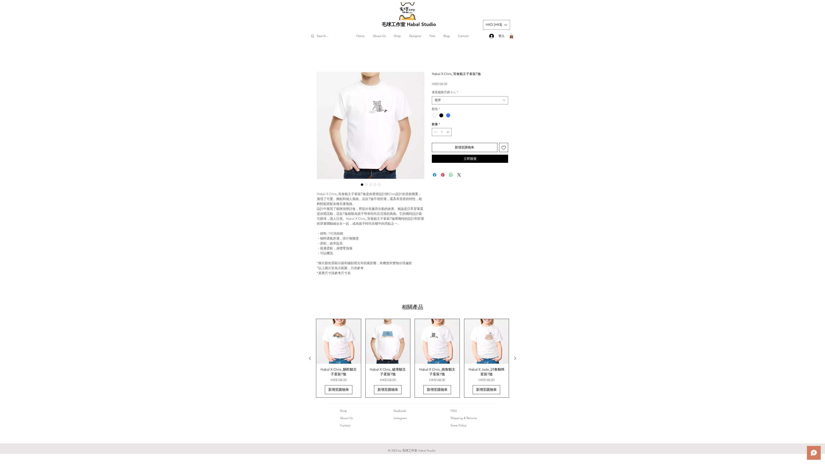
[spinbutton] (442, 133)
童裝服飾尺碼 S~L (445, 93)
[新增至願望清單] (503, 148)
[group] (412, 359)
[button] (496, 25)
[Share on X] (459, 175)
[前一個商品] (309, 359)
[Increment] (448, 133)
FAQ (454, 412)
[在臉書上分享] (434, 175)
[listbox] (496, 25)
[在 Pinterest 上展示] (442, 175)
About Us (346, 419)
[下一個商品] (515, 359)
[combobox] (470, 101)
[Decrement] (435, 133)
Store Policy (458, 426)
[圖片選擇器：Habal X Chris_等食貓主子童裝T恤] (362, 185)
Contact (345, 426)
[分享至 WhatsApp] (451, 175)
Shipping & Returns (464, 419)
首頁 (320, 57)
